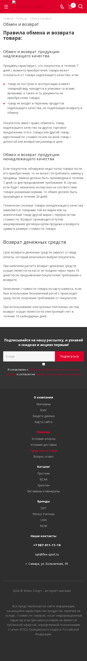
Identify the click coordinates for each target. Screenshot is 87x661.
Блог (43, 410)
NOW (43, 526)
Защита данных (44, 416)
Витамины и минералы (43, 491)
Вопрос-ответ (43, 456)
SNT (43, 508)
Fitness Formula (43, 514)
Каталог (43, 467)
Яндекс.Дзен (54, 646)
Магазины (43, 404)
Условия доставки (43, 445)
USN (44, 520)
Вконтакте (33, 646)
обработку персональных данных (58, 374)
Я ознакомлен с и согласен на (44, 372)
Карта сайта (43, 422)
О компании (43, 397)
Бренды (43, 501)
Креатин (44, 485)
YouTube (43, 646)
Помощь (43, 432)
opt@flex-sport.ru (47, 554)
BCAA (44, 479)
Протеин (43, 473)
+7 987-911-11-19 (47, 545)
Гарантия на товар (43, 451)
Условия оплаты (43, 439)
